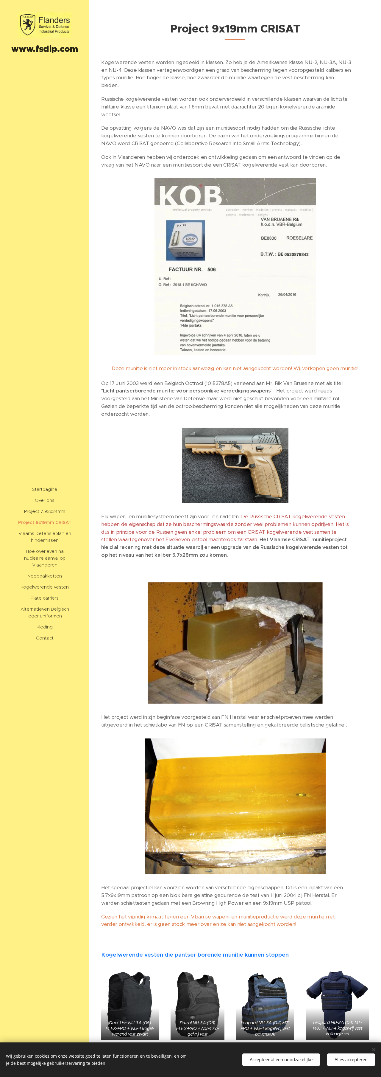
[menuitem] (45, 489)
